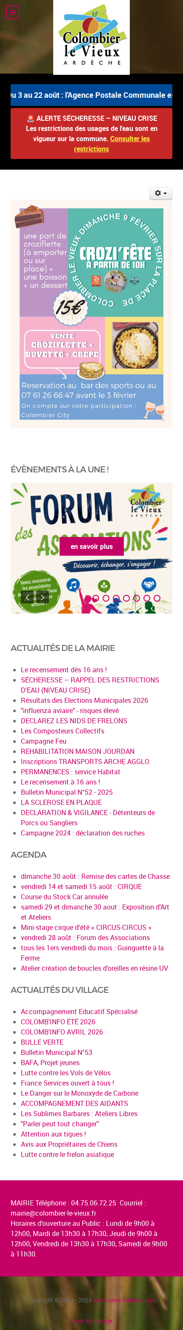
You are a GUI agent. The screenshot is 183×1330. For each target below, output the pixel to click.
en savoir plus (92, 546)
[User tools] (161, 193)
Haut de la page (91, 1321)
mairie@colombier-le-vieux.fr (53, 1213)
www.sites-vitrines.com (124, 1300)
